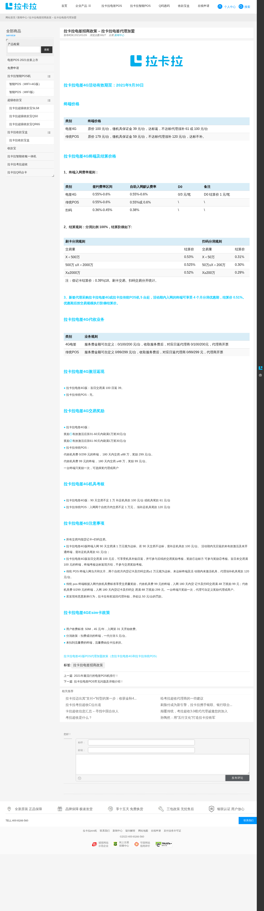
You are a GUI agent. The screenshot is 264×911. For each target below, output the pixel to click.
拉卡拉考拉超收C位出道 (83, 705)
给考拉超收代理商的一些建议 (181, 698)
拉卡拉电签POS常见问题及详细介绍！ (98, 681)
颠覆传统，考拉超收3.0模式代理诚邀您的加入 (194, 711)
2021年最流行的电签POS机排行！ (96, 675)
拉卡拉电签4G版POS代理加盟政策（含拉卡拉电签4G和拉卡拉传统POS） (111, 656)
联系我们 (248, 820)
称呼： (82, 742)
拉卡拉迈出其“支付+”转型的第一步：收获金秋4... (101, 698)
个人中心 (229, 6)
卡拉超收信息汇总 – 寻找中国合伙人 (92, 711)
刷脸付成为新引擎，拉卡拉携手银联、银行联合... (196, 705)
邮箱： (82, 750)
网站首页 (10, 17)
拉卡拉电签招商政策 (88, 665)
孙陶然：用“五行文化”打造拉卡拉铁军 (187, 717)
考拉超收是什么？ (79, 717)
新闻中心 (22, 17)
